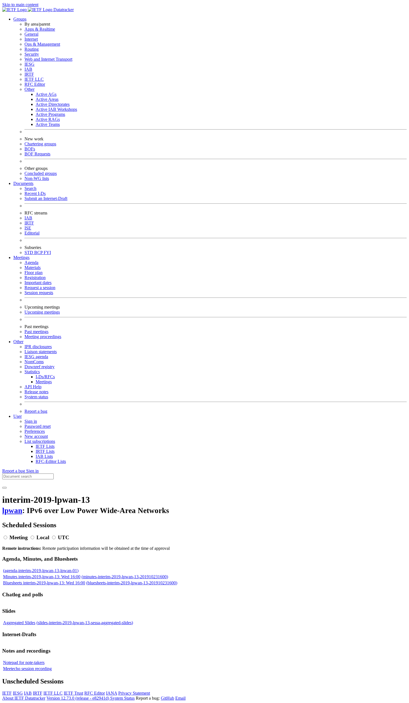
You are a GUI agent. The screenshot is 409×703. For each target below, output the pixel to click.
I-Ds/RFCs (45, 376)
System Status (122, 698)
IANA (111, 693)
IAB (28, 69)
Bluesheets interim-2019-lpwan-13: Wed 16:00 (44, 582)
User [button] (17, 416)
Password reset (37, 426)
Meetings (44, 381)
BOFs (29, 149)
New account (36, 436)
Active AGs (46, 94)
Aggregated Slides (19, 622)
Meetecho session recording (27, 668)
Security (31, 54)
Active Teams (48, 124)
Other (29, 89)
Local (42, 537)
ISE (27, 228)
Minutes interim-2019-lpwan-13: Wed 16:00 (41, 576)
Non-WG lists (36, 178)
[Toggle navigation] (4, 488)
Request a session (39, 287)
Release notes (36, 391)
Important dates (37, 282)
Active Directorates (53, 104)
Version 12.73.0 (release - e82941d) (78, 698)
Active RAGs (48, 119)
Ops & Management (42, 44)
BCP (39, 252)
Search (30, 188)
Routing (31, 49)
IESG (29, 64)
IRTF (29, 74)
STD (29, 252)
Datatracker (63, 9)
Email (180, 698)
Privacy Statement (134, 693)
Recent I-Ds (35, 193)
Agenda (31, 262)
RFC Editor (34, 84)
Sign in (30, 421)
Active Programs (50, 114)
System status (36, 396)
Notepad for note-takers (24, 662)
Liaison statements (40, 351)
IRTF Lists (45, 451)
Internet (31, 39)
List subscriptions (39, 441)
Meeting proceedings (42, 336)
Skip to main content (20, 4)
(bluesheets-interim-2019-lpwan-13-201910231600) (131, 582)
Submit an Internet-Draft (45, 198)
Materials (32, 267)
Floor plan (33, 272)
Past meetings (36, 331)
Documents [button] (23, 183)
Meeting (18, 537)
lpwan (12, 510)
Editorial (32, 233)
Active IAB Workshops (56, 109)
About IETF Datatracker (23, 698)
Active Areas (47, 99)
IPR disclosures (38, 346)
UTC (63, 537)
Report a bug (35, 411)
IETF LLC (34, 79)
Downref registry (39, 366)
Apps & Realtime (39, 29)
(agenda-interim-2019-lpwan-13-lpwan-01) (40, 570)
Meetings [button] (21, 257)
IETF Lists (45, 446)
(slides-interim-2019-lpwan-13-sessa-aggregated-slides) (84, 622)
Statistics (32, 371)
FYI (47, 252)
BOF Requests (37, 154)
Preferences (34, 431)
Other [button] (18, 341)
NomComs (34, 361)
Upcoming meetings (42, 312)
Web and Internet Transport (48, 59)
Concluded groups (40, 173)
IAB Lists (44, 456)
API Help (32, 386)
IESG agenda (36, 356)
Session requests (38, 292)
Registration (35, 277)
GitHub (167, 698)
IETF (7, 693)
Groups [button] (19, 19)
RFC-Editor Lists (51, 461)
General (31, 34)
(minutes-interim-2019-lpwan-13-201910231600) (125, 576)
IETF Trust (73, 693)
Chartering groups (40, 143)
